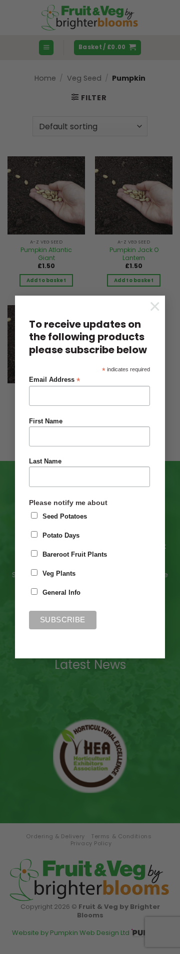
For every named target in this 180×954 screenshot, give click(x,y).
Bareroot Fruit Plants (74, 554)
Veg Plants (59, 573)
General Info (61, 592)
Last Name (45, 461)
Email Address (54, 380)
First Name (45, 421)
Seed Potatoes (64, 516)
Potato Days (61, 535)
